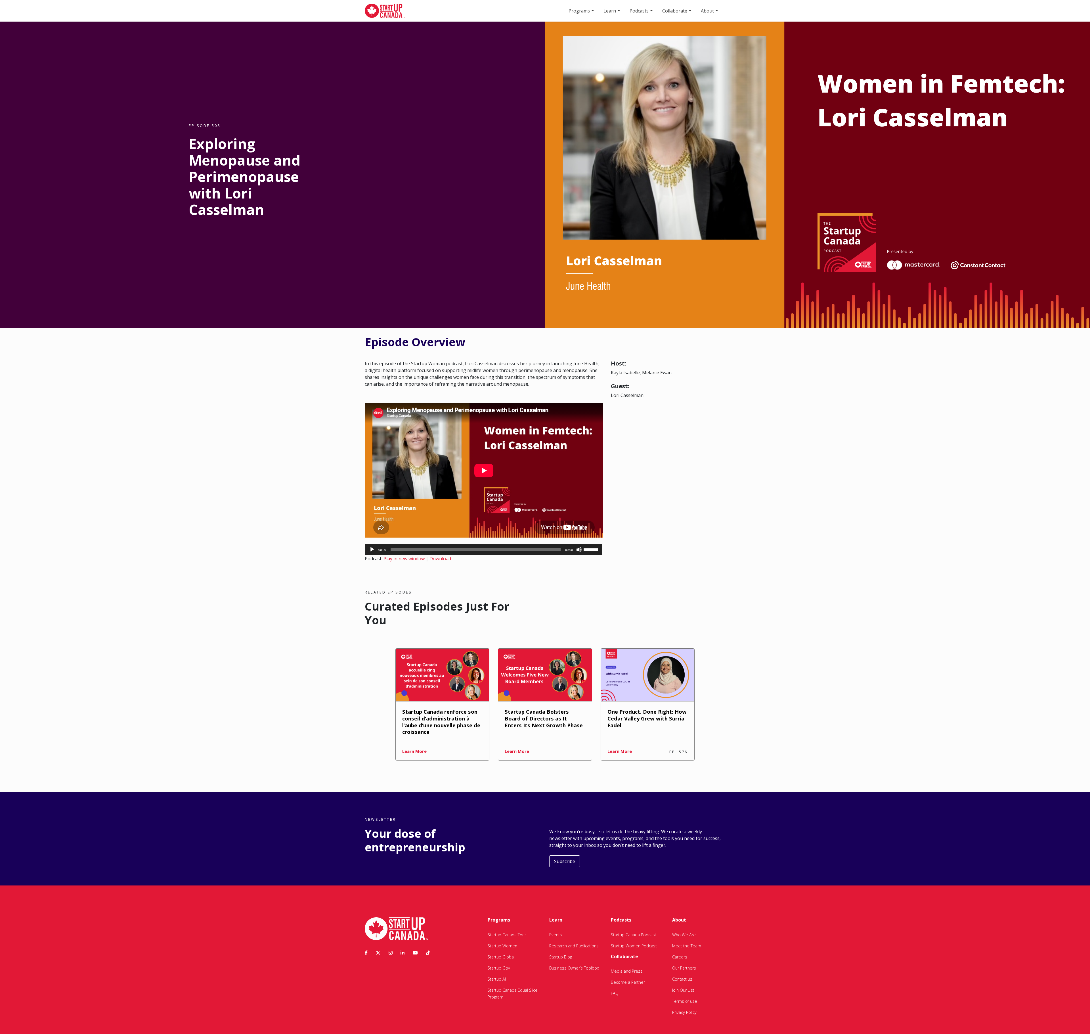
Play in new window (404, 558)
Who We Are (684, 934)
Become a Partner (628, 982)
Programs (579, 11)
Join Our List (683, 990)
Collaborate (674, 11)
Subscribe (564, 861)
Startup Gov (499, 968)
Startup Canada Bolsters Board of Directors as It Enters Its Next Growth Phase (544, 718)
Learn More (414, 751)
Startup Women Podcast (634, 946)
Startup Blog (560, 957)
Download (440, 558)
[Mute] (579, 549)
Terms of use (684, 1001)
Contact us (682, 979)
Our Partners (684, 968)
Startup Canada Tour (507, 934)
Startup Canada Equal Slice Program (513, 993)
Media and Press (627, 971)
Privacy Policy (684, 1012)
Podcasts (639, 11)
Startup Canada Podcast (633, 934)
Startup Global (501, 957)
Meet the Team (686, 946)
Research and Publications (574, 946)
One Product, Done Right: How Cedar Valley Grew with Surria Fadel (647, 718)
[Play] (372, 549)
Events (555, 934)
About (707, 11)
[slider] (592, 549)
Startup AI (497, 979)
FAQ (615, 993)
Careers (679, 957)
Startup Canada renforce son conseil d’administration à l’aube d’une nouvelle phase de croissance (441, 722)
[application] (483, 549)
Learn (609, 11)
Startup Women (502, 946)
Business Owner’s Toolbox (574, 968)
